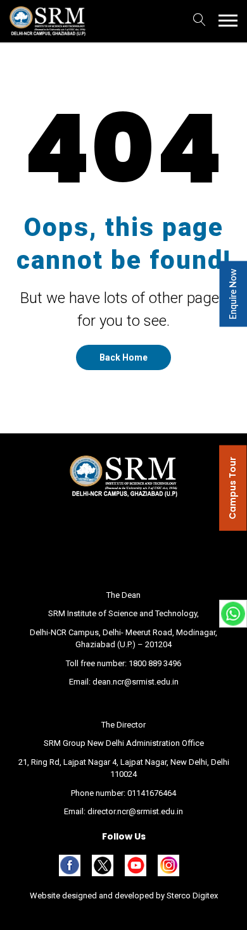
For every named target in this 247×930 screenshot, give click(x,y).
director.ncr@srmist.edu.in (135, 811)
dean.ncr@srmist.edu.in (135, 681)
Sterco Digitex (191, 895)
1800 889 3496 (155, 663)
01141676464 (151, 793)
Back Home (123, 357)
